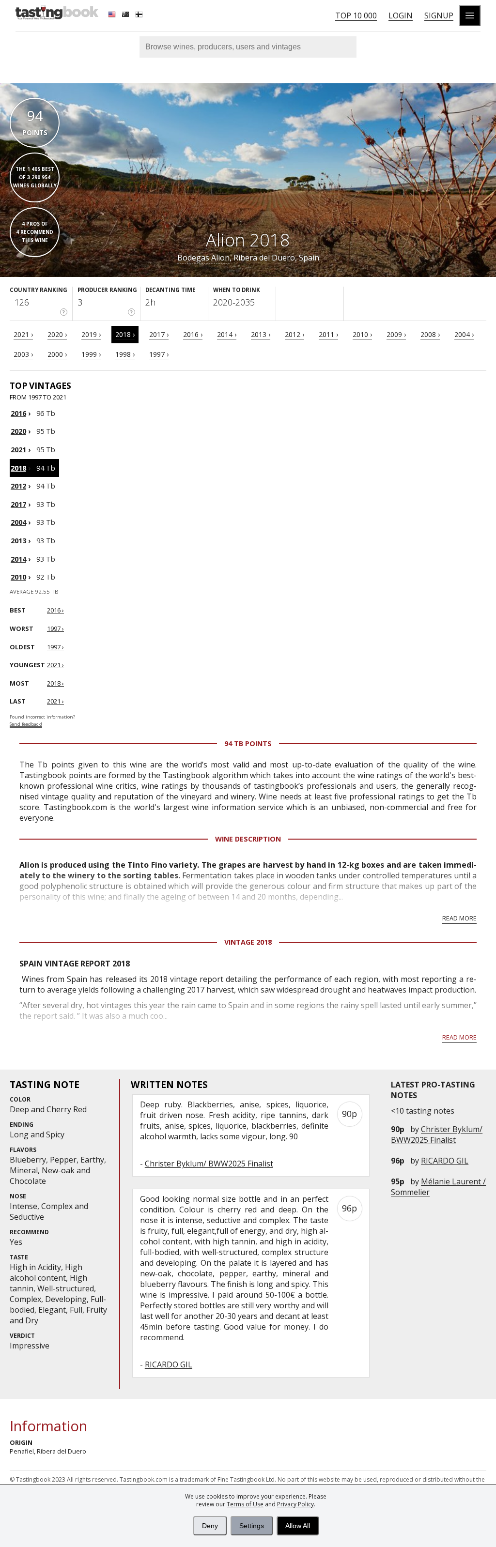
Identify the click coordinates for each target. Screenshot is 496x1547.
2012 (18, 485)
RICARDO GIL (444, 1160)
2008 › (430, 334)
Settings (251, 1526)
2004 (18, 522)
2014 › (226, 334)
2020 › (57, 334)
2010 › (362, 334)
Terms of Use (245, 1504)
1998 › (125, 354)
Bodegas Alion (203, 257)
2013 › (260, 334)
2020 (18, 431)
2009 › (396, 334)
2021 (18, 449)
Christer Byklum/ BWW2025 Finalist (436, 1134)
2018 (18, 468)
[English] (113, 15)
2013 (18, 540)
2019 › (91, 334)
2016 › (192, 334)
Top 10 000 (356, 15)
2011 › (328, 334)
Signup (438, 15)
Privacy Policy (295, 1504)
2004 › (464, 334)
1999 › (91, 354)
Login (400, 15)
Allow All (297, 1526)
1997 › (159, 354)
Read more (459, 918)
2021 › (23, 334)
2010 (18, 577)
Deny (210, 1526)
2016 (18, 413)
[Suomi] (140, 15)
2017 (18, 504)
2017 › (159, 334)
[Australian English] (126, 15)
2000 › (57, 354)
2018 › (125, 334)
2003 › (23, 354)
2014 (18, 559)
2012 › (294, 334)
